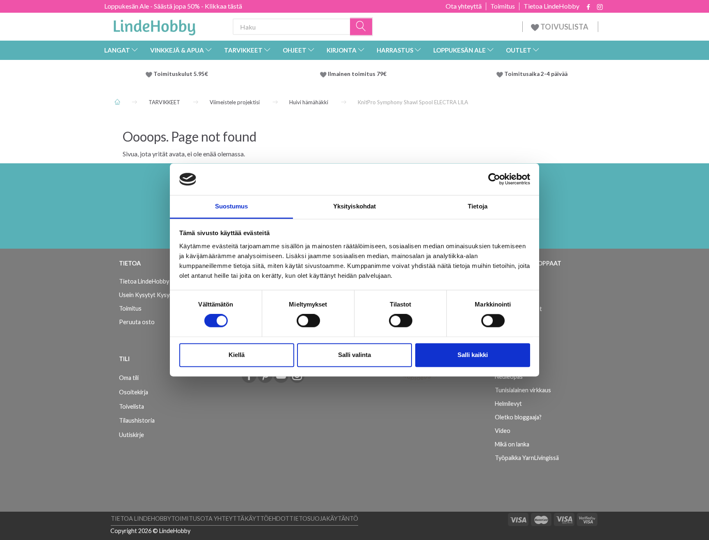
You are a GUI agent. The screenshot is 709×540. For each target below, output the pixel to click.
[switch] (308, 320)
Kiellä (237, 354)
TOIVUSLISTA (564, 26)
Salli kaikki (472, 354)
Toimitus (502, 6)
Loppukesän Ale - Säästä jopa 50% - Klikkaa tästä (173, 6)
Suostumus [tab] (231, 206)
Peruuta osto (137, 321)
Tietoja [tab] (477, 206)
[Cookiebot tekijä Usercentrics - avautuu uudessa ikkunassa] (494, 179)
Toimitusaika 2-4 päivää (535, 74)
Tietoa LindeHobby (551, 6)
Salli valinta (354, 354)
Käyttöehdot (267, 518)
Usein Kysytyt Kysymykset (153, 294)
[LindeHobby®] (154, 25)
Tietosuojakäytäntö (323, 518)
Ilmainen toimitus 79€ (358, 74)
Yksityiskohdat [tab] (354, 206)
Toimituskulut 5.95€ (180, 74)
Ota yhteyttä (464, 6)
